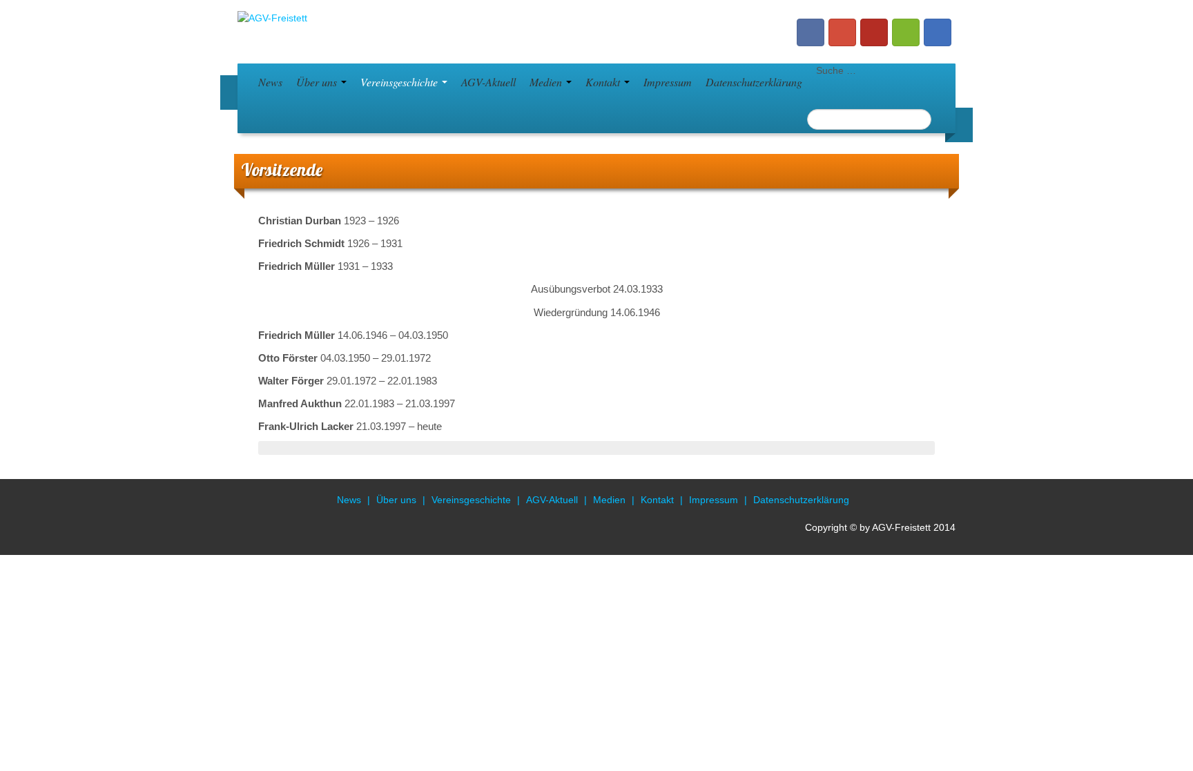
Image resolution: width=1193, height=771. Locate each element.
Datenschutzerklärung (754, 82)
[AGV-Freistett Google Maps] (906, 32)
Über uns (318, 82)
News (270, 82)
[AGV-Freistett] (272, 17)
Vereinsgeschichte (400, 82)
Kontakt (604, 82)
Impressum (667, 82)
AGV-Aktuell (488, 82)
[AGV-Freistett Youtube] (874, 32)
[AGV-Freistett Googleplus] (842, 32)
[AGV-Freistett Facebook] (810, 32)
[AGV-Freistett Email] (937, 32)
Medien (547, 82)
